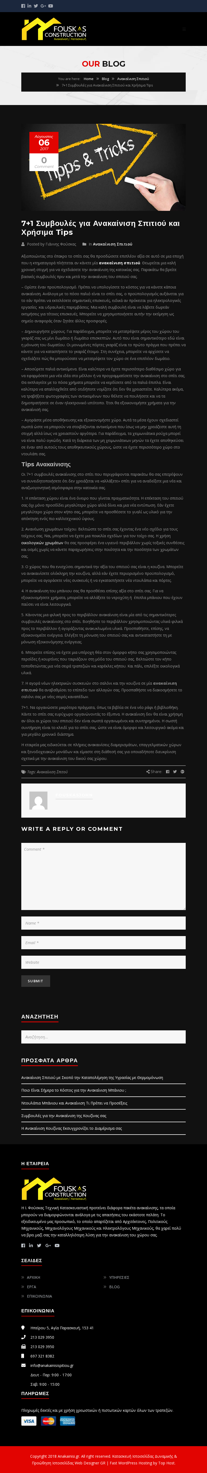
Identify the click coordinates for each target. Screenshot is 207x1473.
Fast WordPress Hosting (131, 1462)
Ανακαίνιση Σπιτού (52, 771)
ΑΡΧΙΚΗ (33, 1277)
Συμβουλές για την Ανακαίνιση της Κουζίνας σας (63, 1115)
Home (89, 78)
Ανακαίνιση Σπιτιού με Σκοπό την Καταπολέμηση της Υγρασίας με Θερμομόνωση (92, 1077)
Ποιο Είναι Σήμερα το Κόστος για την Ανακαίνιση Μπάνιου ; (73, 1090)
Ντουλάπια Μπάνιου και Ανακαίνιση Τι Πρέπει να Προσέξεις (74, 1103)
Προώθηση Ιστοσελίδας (53, 1462)
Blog (105, 78)
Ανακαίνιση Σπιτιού (133, 78)
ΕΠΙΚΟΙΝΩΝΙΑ (39, 1296)
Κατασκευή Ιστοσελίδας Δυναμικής (142, 1456)
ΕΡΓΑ (31, 1286)
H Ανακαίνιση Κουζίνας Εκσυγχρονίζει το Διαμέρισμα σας (71, 1128)
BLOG (114, 1286)
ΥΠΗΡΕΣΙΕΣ (119, 1277)
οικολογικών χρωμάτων (42, 542)
